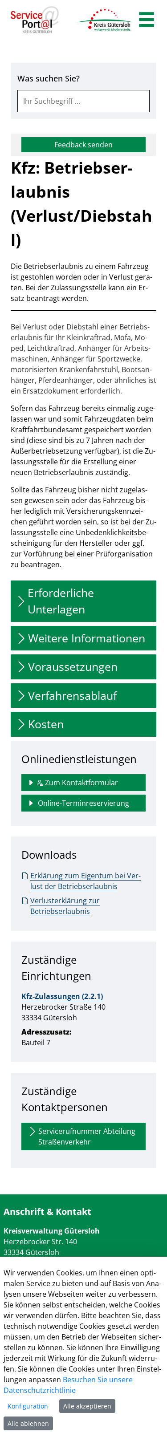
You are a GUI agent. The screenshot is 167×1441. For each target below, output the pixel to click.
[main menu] (146, 20)
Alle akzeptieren (87, 1406)
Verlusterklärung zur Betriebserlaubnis (65, 906)
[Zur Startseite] (35, 20)
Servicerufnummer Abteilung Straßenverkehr (86, 1136)
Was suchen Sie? (48, 78)
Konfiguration (28, 1406)
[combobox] (83, 101)
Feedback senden (83, 145)
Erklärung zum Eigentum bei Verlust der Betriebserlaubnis (85, 881)
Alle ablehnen (28, 1423)
